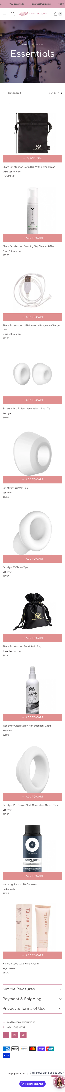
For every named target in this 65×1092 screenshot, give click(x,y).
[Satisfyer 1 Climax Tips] (32, 453)
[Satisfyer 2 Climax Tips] (32, 533)
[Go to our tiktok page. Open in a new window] (23, 1035)
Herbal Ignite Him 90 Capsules (20, 884)
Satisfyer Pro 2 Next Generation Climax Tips (27, 408)
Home (25, 44)
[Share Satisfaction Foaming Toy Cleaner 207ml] (32, 212)
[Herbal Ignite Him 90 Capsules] (32, 850)
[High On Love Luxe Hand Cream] (32, 929)
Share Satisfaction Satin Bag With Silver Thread (29, 166)
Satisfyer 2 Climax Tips (15, 567)
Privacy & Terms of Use (24, 1009)
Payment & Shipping (22, 999)
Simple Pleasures (19, 989)
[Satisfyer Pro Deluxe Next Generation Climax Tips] (32, 771)
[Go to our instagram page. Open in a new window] (14, 1035)
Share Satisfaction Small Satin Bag (22, 646)
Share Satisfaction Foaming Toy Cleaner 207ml (29, 246)
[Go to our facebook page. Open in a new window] (6, 1035)
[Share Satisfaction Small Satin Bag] (32, 612)
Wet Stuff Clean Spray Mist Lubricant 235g (27, 725)
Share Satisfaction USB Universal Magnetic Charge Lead (31, 327)
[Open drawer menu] (4, 14)
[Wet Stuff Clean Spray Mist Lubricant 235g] (32, 691)
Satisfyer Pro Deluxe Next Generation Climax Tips (30, 805)
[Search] (12, 14)
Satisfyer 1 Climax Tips (15, 487)
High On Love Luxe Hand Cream (21, 963)
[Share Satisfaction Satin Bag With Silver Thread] (32, 132)
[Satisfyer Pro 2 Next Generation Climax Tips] (32, 374)
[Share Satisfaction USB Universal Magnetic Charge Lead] (32, 291)
